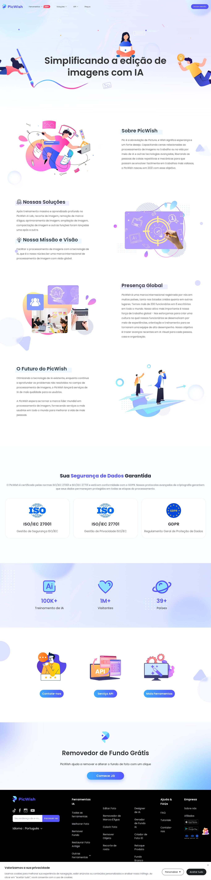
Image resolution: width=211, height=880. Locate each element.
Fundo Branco (138, 858)
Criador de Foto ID (140, 836)
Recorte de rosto (109, 847)
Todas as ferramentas (79, 814)
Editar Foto (109, 808)
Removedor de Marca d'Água (112, 817)
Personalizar (171, 871)
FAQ (163, 812)
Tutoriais (165, 820)
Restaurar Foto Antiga (81, 844)
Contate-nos (166, 829)
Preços (88, 6)
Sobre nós (190, 808)
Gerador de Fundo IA (140, 823)
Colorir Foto (110, 827)
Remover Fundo (77, 833)
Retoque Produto (139, 847)
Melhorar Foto (80, 824)
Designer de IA (139, 810)
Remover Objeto (108, 836)
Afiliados (189, 816)
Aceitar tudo (196, 871)
